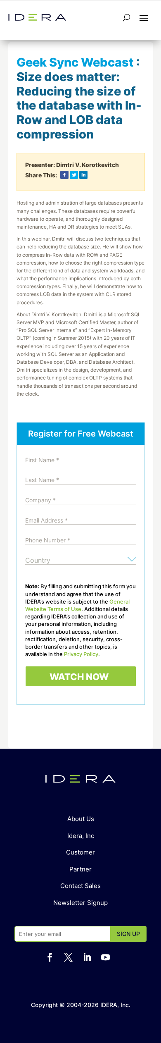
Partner (80, 869)
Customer (80, 852)
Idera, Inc (80, 836)
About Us (80, 819)
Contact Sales (80, 886)
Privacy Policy (81, 654)
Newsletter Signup (80, 903)
